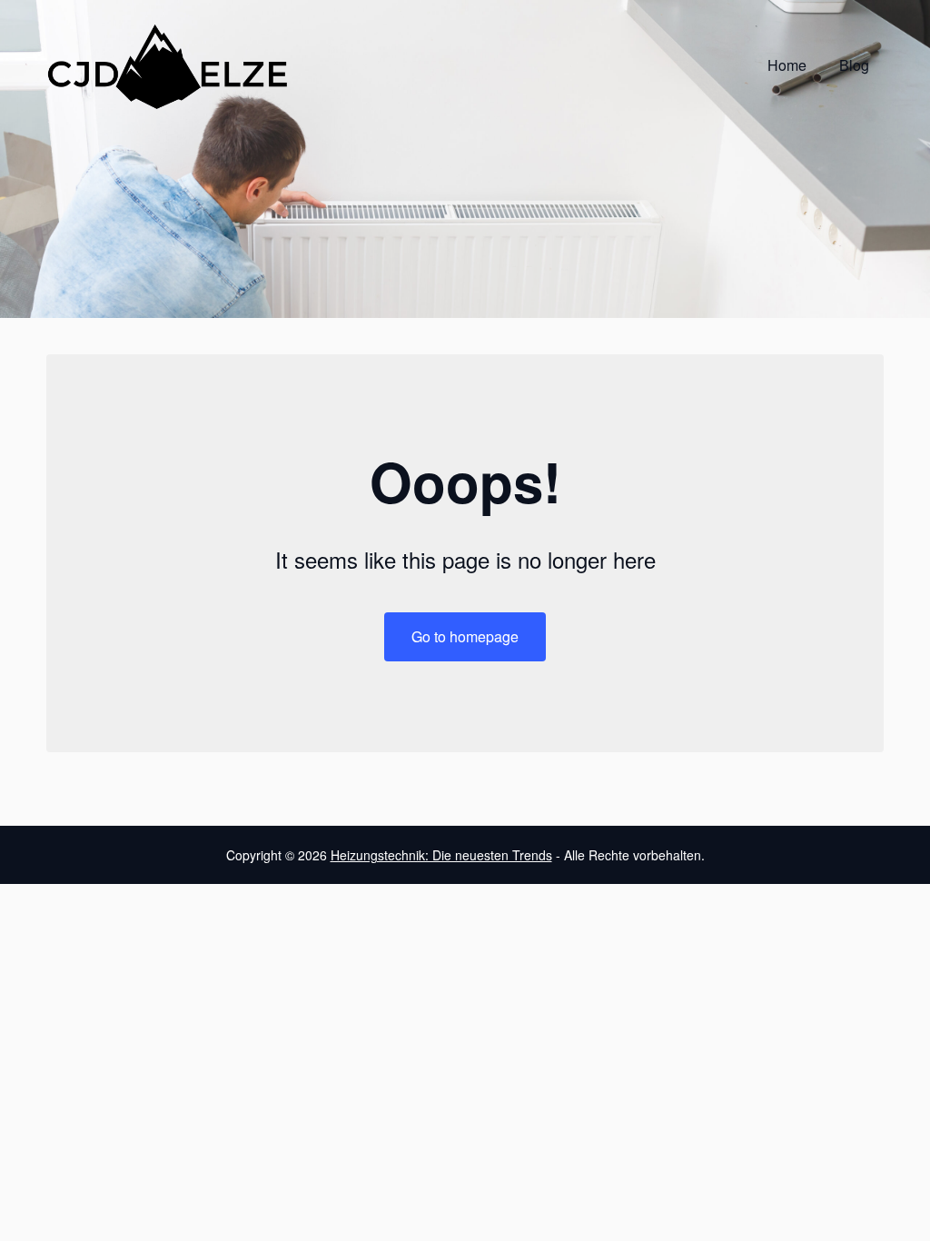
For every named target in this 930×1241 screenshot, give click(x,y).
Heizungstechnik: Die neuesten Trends (441, 855)
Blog (854, 65)
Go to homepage (465, 636)
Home (786, 65)
